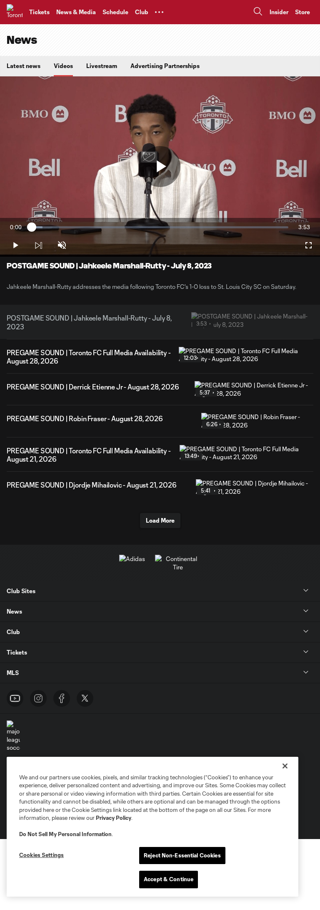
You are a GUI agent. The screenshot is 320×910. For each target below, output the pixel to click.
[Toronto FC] (14, 12)
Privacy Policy (113, 817)
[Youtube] (15, 698)
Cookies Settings (41, 855)
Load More (160, 520)
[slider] (160, 227)
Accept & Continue (168, 879)
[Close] (285, 766)
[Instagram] (38, 698)
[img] (38, 245)
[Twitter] (85, 698)
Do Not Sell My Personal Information (65, 834)
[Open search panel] (258, 12)
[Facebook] (61, 698)
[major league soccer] (13, 736)
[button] (159, 12)
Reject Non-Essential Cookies (182, 855)
